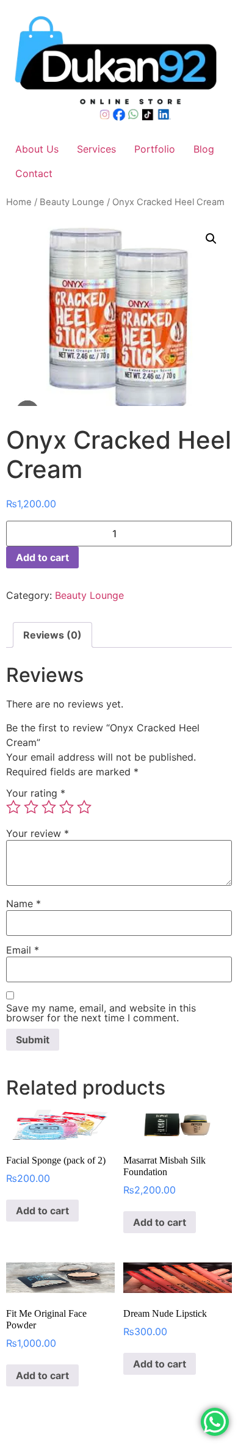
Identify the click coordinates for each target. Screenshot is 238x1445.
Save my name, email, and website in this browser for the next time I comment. (101, 1013)
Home (19, 202)
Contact (33, 173)
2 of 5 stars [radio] (31, 807)
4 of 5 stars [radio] (66, 807)
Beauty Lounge (72, 202)
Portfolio (154, 149)
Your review (37, 833)
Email (22, 950)
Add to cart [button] (42, 1210)
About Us (37, 149)
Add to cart (42, 557)
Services (96, 149)
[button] (211, 239)
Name (23, 903)
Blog (203, 149)
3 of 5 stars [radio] (48, 807)
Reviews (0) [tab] (52, 635)
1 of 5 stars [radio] (13, 807)
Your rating (35, 793)
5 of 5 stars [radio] (84, 807)
